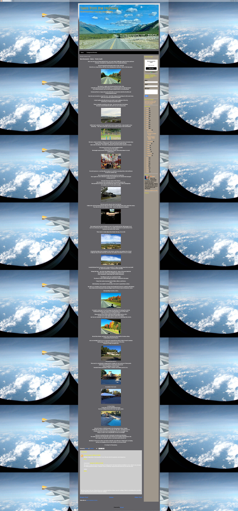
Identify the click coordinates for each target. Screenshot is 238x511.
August (149, 143)
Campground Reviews (92, 52)
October (149, 130)
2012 (147, 164)
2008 (147, 172)
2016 (147, 128)
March (149, 151)
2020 (147, 120)
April (148, 149)
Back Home (150, 131)
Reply (85, 459)
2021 (147, 118)
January (149, 155)
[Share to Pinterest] (103, 448)
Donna (85, 455)
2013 (147, 162)
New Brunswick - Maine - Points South (151, 138)
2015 (147, 158)
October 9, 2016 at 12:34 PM (93, 455)
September (150, 141)
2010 (147, 168)
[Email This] (99, 448)
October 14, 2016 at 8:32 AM (96, 463)
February (149, 153)
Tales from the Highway (99, 8)
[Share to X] (101, 448)
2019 (147, 122)
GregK (153, 176)
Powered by (148, 72)
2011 (147, 166)
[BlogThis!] (100, 448)
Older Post (138, 497)
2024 (147, 112)
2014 (147, 160)
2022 (147, 116)
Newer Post (84, 497)
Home (82, 52)
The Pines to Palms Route (151, 134)
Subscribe (151, 68)
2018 (147, 124)
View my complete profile (151, 190)
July (148, 145)
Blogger (122, 507)
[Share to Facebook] (102, 448)
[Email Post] (97, 448)
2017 (147, 126)
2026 (147, 108)
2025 (147, 110)
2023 (147, 114)
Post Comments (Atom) (91, 500)
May (148, 147)
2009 (147, 170)
